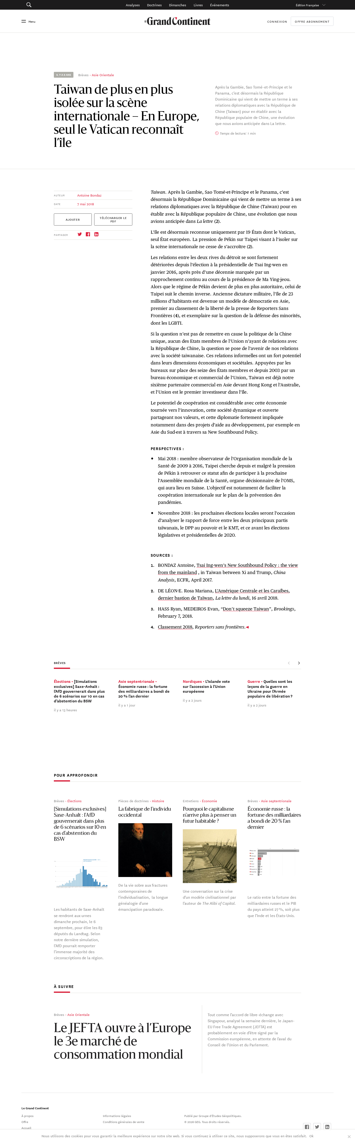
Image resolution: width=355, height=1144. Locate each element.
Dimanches (177, 4)
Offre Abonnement (312, 21)
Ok (311, 1135)
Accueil (26, 1127)
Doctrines (154, 4)
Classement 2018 (175, 627)
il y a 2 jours (192, 700)
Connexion (277, 21)
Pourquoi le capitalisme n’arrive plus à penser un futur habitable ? (209, 815)
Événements (219, 4)
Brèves (83, 74)
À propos (27, 1115)
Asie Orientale (103, 74)
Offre (24, 1121)
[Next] (298, 663)
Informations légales (117, 1115)
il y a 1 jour (126, 705)
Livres (198, 4)
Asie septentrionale (276, 800)
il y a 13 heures (65, 709)
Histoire (158, 800)
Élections (74, 800)
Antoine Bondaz (89, 195)
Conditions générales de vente (123, 1121)
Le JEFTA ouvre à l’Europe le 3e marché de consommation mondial (122, 1042)
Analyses (133, 4)
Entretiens (191, 800)
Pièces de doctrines (133, 800)
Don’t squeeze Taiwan (246, 608)
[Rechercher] (52, 4)
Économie (209, 800)
